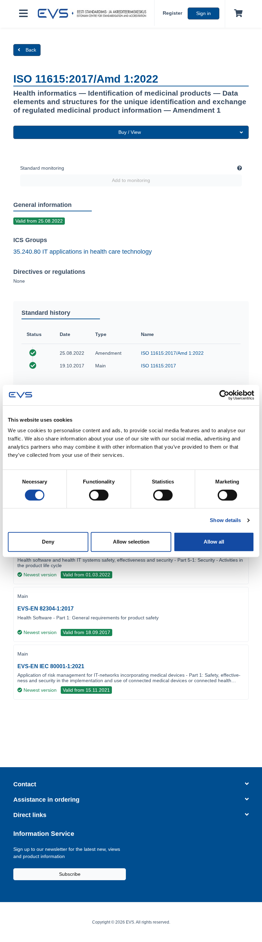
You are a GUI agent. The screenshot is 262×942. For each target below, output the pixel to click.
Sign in (203, 13)
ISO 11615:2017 (158, 365)
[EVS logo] (93, 14)
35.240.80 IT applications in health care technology (82, 251)
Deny (48, 542)
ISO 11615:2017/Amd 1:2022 (172, 353)
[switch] (98, 495)
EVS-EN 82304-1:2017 (45, 608)
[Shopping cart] (237, 13)
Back (31, 50)
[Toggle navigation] (23, 14)
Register (172, 13)
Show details (225, 520)
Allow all (214, 542)
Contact (24, 784)
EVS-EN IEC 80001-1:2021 (50, 666)
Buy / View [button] (129, 132)
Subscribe (70, 874)
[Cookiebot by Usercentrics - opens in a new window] (224, 395)
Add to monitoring (131, 180)
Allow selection (131, 542)
